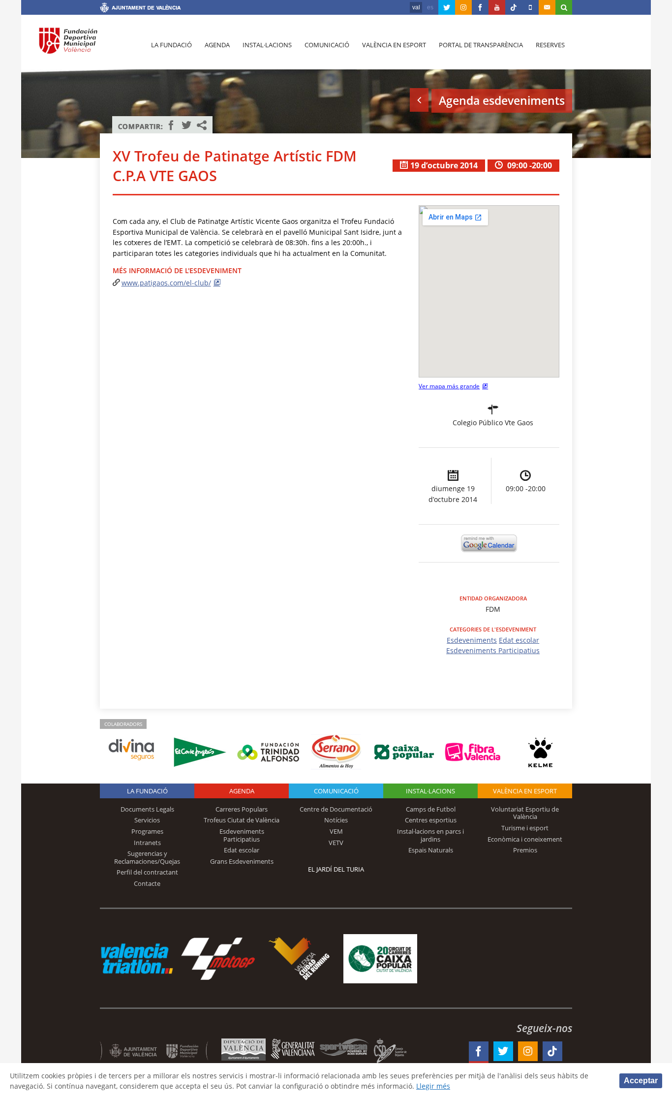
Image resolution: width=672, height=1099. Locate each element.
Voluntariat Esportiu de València (525, 813)
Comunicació (327, 44)
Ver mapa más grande (449, 386)
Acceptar (641, 1080)
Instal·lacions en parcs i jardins (430, 835)
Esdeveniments (472, 640)
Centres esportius (431, 820)
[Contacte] (547, 7)
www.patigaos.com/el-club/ (166, 282)
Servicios (147, 820)
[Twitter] (446, 7)
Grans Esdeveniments (242, 861)
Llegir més (433, 1086)
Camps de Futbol (431, 809)
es (430, 7)
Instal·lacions (267, 44)
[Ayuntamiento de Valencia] (140, 8)
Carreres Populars (241, 809)
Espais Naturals (430, 850)
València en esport (394, 44)
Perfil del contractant (147, 872)
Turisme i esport (525, 827)
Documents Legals (147, 809)
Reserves (550, 44)
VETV (336, 842)
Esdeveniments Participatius (493, 650)
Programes (147, 831)
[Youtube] (497, 7)
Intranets (147, 842)
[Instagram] (463, 7)
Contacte (147, 883)
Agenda (217, 44)
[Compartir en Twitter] (186, 125)
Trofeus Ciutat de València (241, 820)
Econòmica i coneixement (525, 839)
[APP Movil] (530, 7)
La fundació (171, 44)
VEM (336, 831)
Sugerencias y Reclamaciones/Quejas (147, 857)
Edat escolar (519, 640)
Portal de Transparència (481, 44)
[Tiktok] (513, 7)
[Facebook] (480, 7)
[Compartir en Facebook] (171, 125)
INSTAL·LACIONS (430, 790)
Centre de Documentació (336, 809)
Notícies (336, 820)
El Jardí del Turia (336, 869)
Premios (525, 850)
